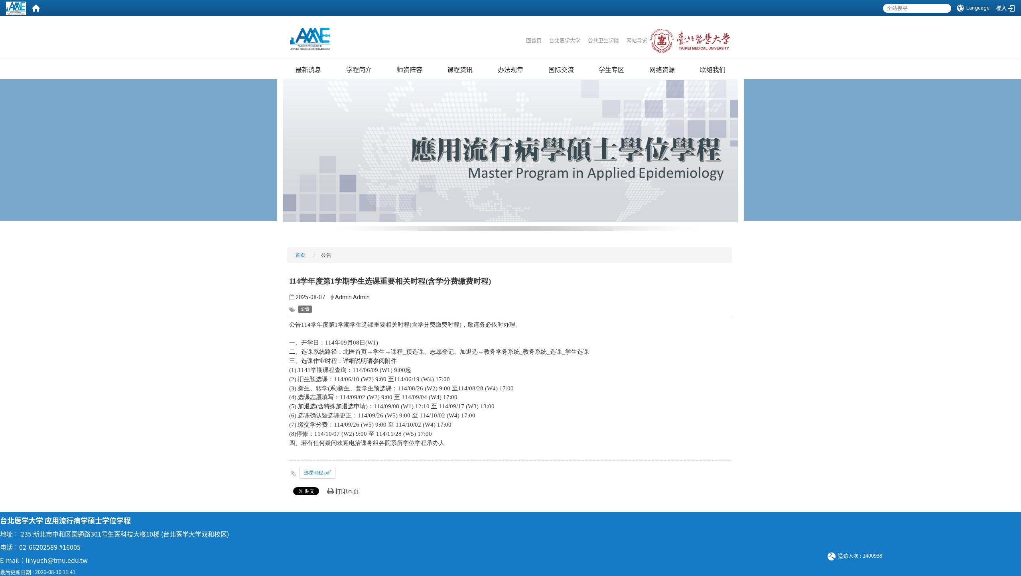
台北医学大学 (564, 40)
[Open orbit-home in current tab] (36, 8)
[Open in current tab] (587, 40)
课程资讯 (460, 69)
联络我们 (712, 69)
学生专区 (611, 69)
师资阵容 (409, 69)
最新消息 (308, 69)
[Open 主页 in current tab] (310, 39)
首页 (300, 255)
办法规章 (510, 69)
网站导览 (637, 40)
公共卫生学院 (604, 40)
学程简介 (359, 69)
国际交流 (561, 69)
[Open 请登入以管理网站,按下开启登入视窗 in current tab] (16, 8)
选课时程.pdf (317, 473)
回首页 (534, 40)
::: (522, 32)
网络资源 (662, 69)
